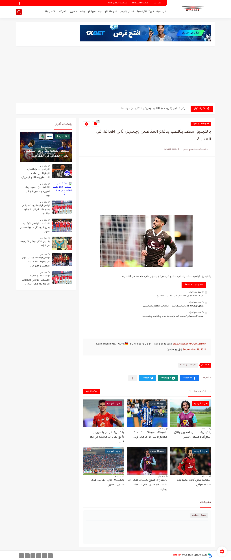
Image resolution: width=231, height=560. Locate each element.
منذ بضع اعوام (195, 292)
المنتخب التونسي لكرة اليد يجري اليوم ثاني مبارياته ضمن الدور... (35, 228)
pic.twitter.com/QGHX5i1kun (189, 344)
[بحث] (19, 12)
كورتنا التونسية (145, 11)
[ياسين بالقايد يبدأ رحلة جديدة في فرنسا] (62, 243)
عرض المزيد (91, 391)
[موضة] (38, 555)
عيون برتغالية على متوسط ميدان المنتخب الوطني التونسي (173, 306)
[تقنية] (44, 555)
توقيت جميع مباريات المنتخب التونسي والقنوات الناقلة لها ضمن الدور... (36, 280)
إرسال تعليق (199, 515)
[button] (189, 378)
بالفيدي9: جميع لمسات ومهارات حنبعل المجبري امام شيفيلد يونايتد (147, 485)
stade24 (177, 555)
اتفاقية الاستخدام (140, 3)
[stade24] (192, 8)
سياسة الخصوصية (117, 3)
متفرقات (62, 11)
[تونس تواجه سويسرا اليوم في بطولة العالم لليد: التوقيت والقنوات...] (62, 259)
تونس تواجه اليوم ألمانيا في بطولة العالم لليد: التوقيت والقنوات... (35, 210)
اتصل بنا (158, 3)
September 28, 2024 (194, 349)
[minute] (32, 555)
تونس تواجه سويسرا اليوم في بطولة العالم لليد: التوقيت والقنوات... (36, 262)
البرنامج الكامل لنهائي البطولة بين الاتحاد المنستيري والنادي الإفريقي (35, 173)
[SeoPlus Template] (210, 555)
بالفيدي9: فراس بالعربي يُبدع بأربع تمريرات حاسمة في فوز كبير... (107, 437)
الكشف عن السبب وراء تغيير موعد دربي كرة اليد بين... (37, 191)
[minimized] (27, 555)
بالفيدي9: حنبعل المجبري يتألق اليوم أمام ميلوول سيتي (192, 435)
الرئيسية (161, 11)
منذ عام (205, 428)
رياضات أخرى (77, 11)
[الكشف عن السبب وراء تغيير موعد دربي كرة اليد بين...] (62, 189)
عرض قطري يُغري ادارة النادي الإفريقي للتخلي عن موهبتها (154, 108)
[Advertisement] (115, 75)
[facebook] (19, 3)
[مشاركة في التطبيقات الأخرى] (132, 378)
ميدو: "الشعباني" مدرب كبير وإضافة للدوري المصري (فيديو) (173, 316)
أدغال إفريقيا (126, 11)
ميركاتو (92, 11)
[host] (21, 555)
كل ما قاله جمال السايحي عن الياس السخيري (180, 296)
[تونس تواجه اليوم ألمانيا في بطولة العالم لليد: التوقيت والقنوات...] (62, 207)
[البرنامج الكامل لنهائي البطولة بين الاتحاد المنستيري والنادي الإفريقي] (62, 171)
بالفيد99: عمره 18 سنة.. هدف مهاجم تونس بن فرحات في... (149, 435)
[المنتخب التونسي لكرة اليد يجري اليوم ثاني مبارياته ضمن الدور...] (62, 225)
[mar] (50, 555)
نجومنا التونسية (107, 11)
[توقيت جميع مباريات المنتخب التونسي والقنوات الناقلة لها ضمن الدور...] (62, 277)
